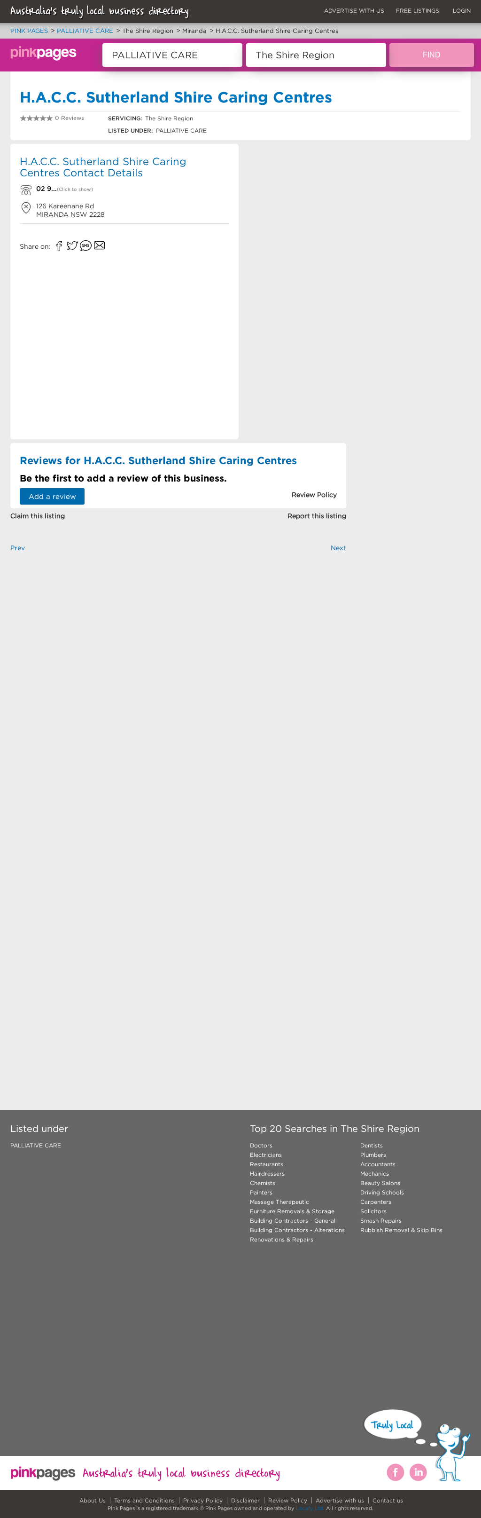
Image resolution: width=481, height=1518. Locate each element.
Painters (261, 1192)
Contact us (387, 1500)
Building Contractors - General (292, 1221)
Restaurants (266, 1164)
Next (338, 548)
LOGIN (462, 11)
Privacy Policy (203, 1500)
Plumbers (373, 1155)
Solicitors (373, 1211)
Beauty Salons (380, 1183)
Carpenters (375, 1202)
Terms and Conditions (144, 1500)
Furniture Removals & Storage (292, 1211)
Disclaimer (245, 1500)
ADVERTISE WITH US (354, 11)
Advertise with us (340, 1500)
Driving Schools (382, 1192)
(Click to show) (75, 189)
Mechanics (374, 1173)
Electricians (266, 1155)
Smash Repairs (381, 1221)
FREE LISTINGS (417, 11)
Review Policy (287, 1500)
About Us (92, 1500)
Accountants (378, 1164)
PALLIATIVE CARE (35, 1145)
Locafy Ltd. (310, 1508)
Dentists (371, 1145)
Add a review (52, 496)
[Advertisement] (296, 290)
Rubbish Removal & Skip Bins (401, 1230)
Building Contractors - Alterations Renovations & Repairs (297, 1234)
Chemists (262, 1183)
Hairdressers (267, 1173)
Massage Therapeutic (279, 1202)
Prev (17, 548)
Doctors (261, 1145)
